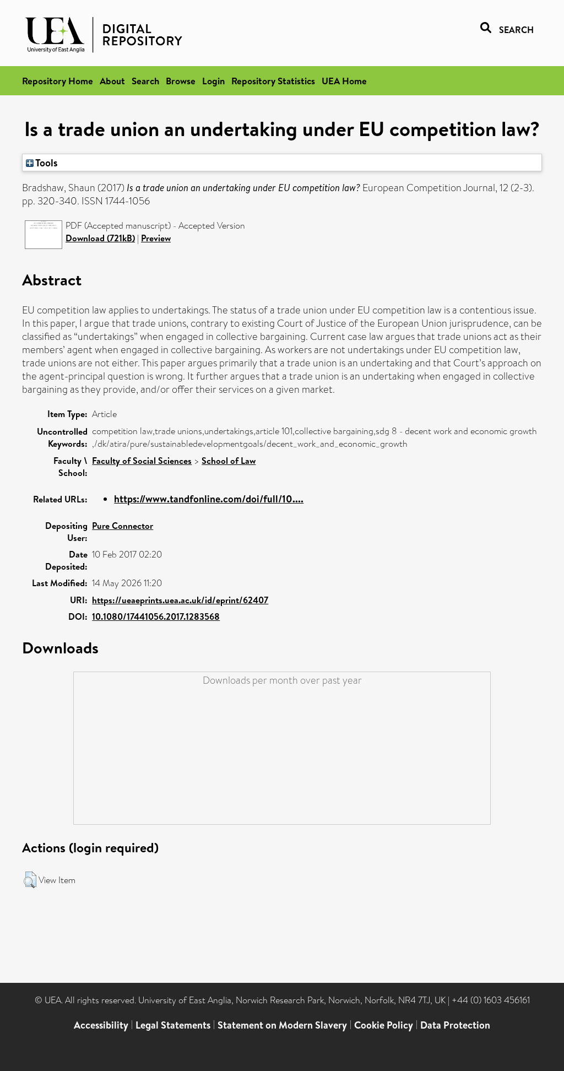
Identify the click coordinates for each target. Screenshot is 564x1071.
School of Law (229, 461)
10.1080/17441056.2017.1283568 (156, 616)
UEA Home (344, 80)
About (112, 80)
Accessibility (101, 1025)
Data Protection (455, 1025)
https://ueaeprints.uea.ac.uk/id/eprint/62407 (180, 600)
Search (145, 80)
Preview (156, 238)
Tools (46, 162)
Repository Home (57, 80)
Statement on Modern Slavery (282, 1025)
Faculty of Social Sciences (142, 461)
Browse (181, 80)
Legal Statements (172, 1025)
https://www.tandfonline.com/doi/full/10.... (208, 499)
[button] (30, 880)
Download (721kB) (100, 238)
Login (213, 80)
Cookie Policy (383, 1025)
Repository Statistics (273, 80)
